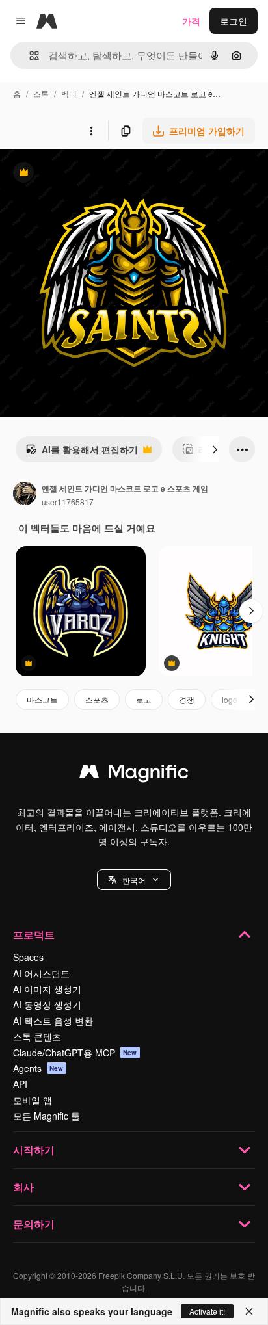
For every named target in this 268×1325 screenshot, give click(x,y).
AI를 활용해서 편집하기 (81, 452)
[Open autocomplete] (29, 55)
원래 (75, 174)
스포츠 (97, 699)
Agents (38, 1068)
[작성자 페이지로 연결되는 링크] (24, 495)
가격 (191, 20)
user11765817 (68, 501)
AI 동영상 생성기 (47, 1004)
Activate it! (207, 1311)
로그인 (233, 20)
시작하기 (34, 1149)
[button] (134, 879)
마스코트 (42, 699)
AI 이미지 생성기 (47, 988)
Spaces (28, 957)
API (20, 1083)
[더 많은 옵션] (91, 131)
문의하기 (34, 1223)
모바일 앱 (32, 1100)
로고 (144, 699)
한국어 (134, 880)
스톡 (41, 93)
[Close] (249, 1311)
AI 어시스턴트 (41, 973)
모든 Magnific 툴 (46, 1115)
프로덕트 (34, 934)
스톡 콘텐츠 (37, 1036)
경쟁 (186, 699)
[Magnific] (134, 774)
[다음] (214, 449)
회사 (23, 1186)
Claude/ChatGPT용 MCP (75, 1052)
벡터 (69, 93)
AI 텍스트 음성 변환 (53, 1020)
